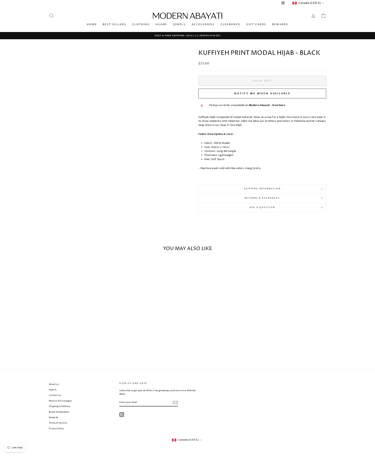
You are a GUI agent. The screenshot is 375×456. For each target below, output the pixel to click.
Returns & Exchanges (262, 198)
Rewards (280, 24)
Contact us (55, 395)
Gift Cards (256, 24)
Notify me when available (262, 93)
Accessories (203, 24)
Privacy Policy (56, 428)
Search (52, 389)
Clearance (230, 24)
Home (92, 24)
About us (54, 384)
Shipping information (262, 188)
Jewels (179, 24)
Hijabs (161, 24)
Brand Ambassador (59, 412)
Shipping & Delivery (59, 406)
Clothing (141, 24)
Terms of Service (58, 422)
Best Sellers (114, 24)
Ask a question (262, 207)
